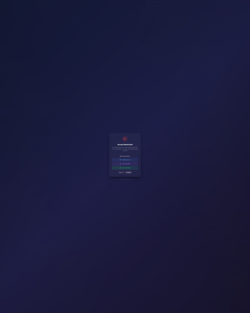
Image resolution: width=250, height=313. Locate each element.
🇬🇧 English (128, 172)
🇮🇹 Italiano (122, 172)
